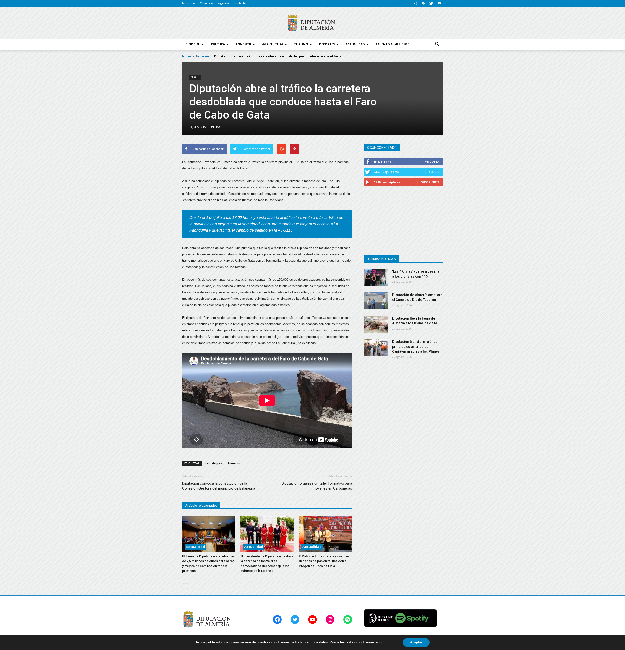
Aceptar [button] (416, 642)
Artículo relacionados (201, 505)
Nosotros (188, 3)
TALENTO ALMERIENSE (392, 44)
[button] (437, 44)
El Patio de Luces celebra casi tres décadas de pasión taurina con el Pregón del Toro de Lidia (324, 561)
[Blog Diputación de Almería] (312, 23)
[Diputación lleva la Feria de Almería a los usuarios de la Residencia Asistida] (376, 324)
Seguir (434, 172)
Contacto (239, 3)
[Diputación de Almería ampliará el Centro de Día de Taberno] (376, 300)
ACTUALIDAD (355, 44)
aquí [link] (378, 642)
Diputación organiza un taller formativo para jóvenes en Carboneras (317, 486)
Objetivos (206, 3)
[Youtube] (439, 3)
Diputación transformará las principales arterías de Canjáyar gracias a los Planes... (417, 346)
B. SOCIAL (193, 44)
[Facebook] (407, 3)
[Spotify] (423, 3)
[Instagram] (415, 3)
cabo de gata (214, 463)
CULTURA (218, 44)
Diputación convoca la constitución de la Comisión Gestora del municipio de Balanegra (218, 486)
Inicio (186, 56)
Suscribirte (430, 182)
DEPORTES (327, 44)
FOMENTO (243, 44)
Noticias (195, 77)
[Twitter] (431, 3)
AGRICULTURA (272, 44)
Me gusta (432, 161)
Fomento (234, 463)
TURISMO (301, 44)
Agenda (223, 3)
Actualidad (195, 546)
